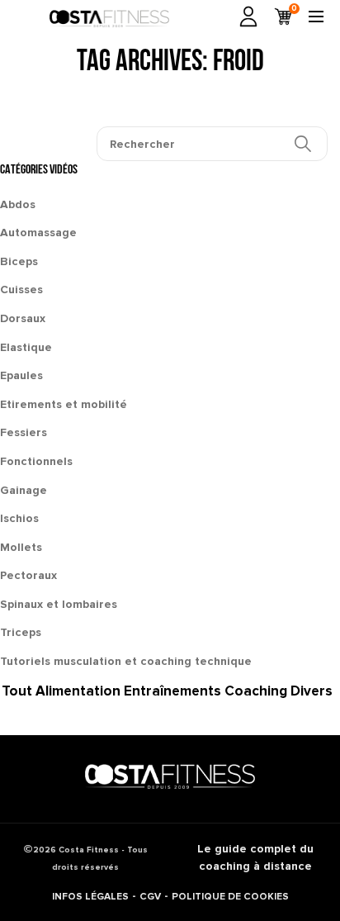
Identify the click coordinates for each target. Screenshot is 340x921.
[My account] (248, 16)
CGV (150, 896)
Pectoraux (28, 575)
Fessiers (23, 432)
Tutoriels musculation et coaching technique (126, 661)
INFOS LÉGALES (90, 896)
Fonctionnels (36, 461)
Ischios (19, 518)
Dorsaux (22, 318)
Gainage (23, 490)
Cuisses (21, 289)
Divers (311, 691)
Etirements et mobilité (63, 404)
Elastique (26, 347)
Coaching (255, 691)
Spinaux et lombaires (58, 604)
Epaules (21, 375)
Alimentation (77, 691)
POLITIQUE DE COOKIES (230, 896)
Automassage (38, 233)
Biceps (19, 261)
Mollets (21, 547)
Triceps (20, 632)
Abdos (17, 204)
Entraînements (172, 691)
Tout (17, 691)
